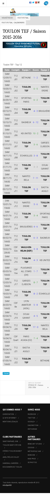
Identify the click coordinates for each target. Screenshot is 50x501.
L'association (8, 414)
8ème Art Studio (35, 444)
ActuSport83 (7, 485)
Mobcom (31, 455)
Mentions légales (10, 422)
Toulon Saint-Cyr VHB (12, 445)
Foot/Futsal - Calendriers (13, 23)
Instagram (32, 429)
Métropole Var (34, 451)
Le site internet (10, 418)
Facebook (32, 414)
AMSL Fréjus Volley (11, 457)
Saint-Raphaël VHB (10, 441)
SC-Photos (32, 462)
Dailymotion (33, 425)
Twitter (31, 418)
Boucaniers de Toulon (12, 467)
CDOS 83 (31, 448)
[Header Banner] (25, 12)
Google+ (31, 422)
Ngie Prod (32, 459)
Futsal (6, 373)
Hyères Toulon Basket (12, 451)
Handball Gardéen (10, 463)
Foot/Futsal (23, 18)
